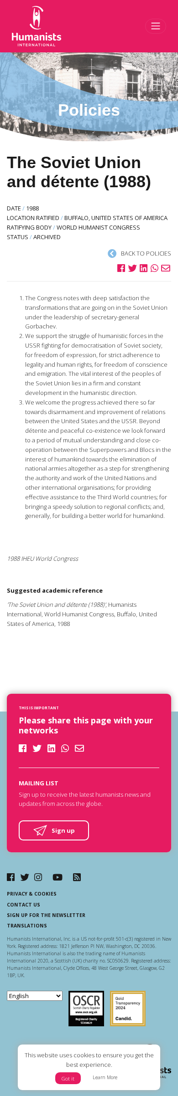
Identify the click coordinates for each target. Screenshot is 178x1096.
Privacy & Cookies (32, 894)
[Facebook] (11, 877)
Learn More (105, 1077)
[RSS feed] (77, 877)
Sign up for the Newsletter (46, 915)
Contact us (23, 904)
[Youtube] (57, 877)
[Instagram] (38, 877)
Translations (27, 925)
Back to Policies (145, 253)
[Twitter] (24, 877)
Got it (68, 1078)
